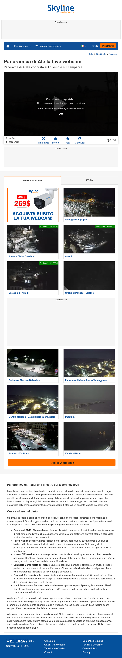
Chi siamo (49, 640)
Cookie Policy (89, 648)
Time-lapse (43, 142)
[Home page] (8, 46)
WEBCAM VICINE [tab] (32, 180)
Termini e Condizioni (92, 644)
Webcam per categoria (47, 46)
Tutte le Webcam (61, 462)
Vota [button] (67, 142)
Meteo (55, 142)
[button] (83, 46)
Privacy (86, 652)
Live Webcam (21, 46)
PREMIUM (108, 45)
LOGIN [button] (94, 46)
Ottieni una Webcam (54, 644)
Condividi (80, 142)
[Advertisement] (61, 31)
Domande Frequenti (92, 640)
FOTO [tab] (89, 180)
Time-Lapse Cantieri (54, 648)
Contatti (48, 652)
